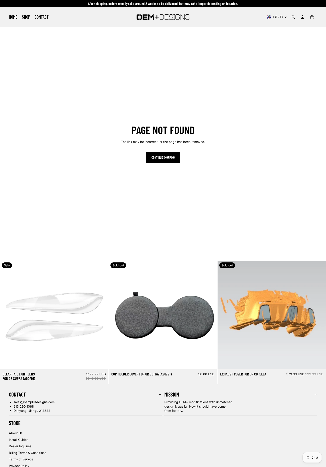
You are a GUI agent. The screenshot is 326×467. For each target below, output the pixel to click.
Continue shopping (163, 157)
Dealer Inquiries (20, 446)
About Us (15, 433)
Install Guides (18, 440)
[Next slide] (101, 315)
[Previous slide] (6, 315)
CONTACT (17, 394)
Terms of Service (21, 459)
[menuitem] (13, 17)
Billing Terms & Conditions (27, 453)
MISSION (171, 394)
